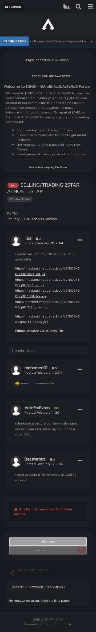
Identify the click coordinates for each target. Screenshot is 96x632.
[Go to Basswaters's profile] (16, 461)
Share (49, 541)
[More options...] (80, 240)
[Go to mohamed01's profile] (16, 370)
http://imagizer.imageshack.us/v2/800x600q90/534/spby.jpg (47, 319)
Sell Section (47, 218)
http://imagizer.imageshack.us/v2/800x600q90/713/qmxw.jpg (47, 304)
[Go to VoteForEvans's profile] (16, 410)
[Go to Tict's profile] (16, 240)
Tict (15, 213)
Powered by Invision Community (48, 624)
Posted (44, 243)
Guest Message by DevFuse (48, 167)
